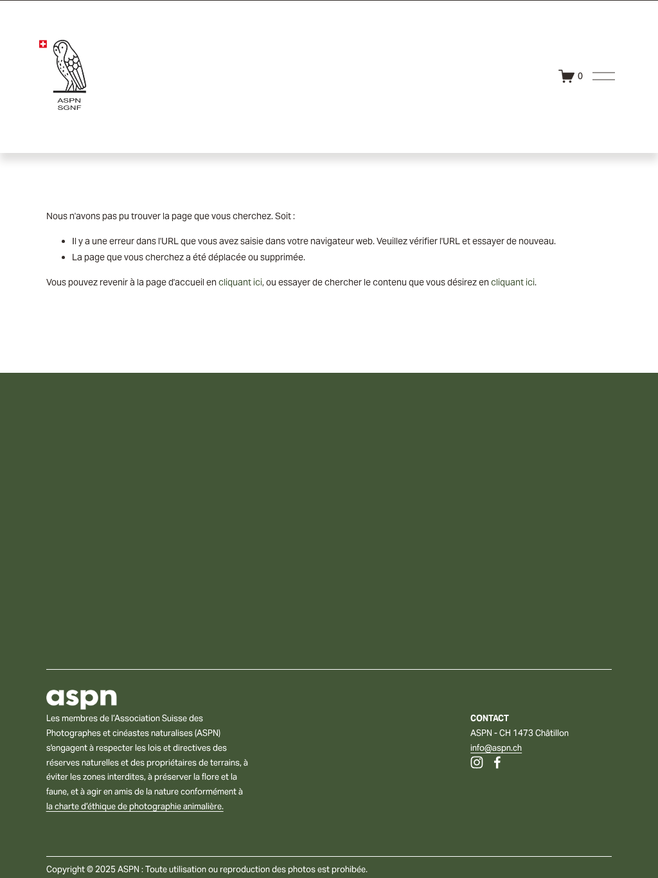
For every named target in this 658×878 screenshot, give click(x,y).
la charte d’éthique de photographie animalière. (135, 806)
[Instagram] (476, 762)
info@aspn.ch (496, 747)
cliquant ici (240, 282)
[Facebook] (497, 762)
